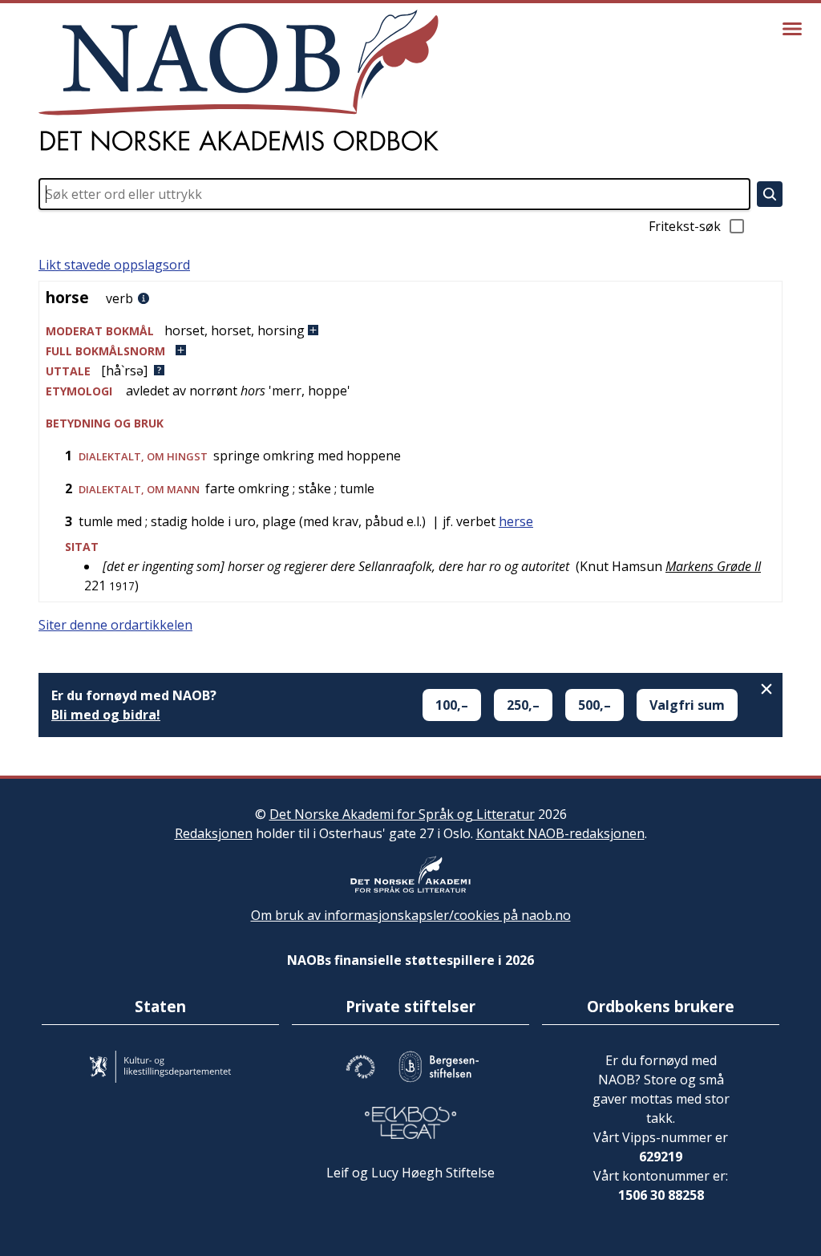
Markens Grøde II (713, 566)
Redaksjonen (214, 833)
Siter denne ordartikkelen (115, 625)
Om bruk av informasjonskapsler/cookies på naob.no (411, 915)
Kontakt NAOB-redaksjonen (560, 833)
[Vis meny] (792, 28)
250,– (523, 705)
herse (516, 521)
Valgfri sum (687, 705)
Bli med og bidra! (105, 714)
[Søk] (770, 194)
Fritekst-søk (685, 226)
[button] (410, 331)
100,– (451, 705)
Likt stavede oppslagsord (114, 264)
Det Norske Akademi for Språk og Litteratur (402, 814)
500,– (594, 705)
